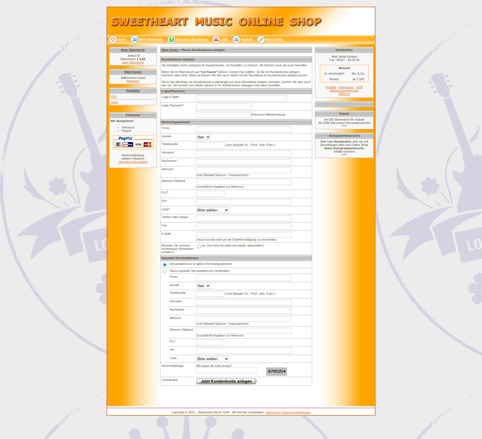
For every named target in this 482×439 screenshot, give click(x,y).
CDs (113, 96)
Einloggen (132, 81)
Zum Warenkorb (133, 62)
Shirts (114, 102)
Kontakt (331, 87)
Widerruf (344, 94)
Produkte (133, 90)
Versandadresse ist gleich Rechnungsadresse (201, 263)
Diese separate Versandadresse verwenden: (200, 270)
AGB (359, 87)
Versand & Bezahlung (133, 162)
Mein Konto (170, 50)
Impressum (346, 87)
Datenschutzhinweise (344, 90)
